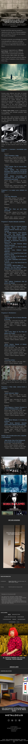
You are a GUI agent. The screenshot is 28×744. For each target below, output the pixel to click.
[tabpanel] (14, 646)
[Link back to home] (14, 716)
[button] (2, 645)
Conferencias (7, 619)
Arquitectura (16, 614)
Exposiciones (21, 619)
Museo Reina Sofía (8, 110)
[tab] (9, 614)
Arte (9, 614)
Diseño (14, 619)
